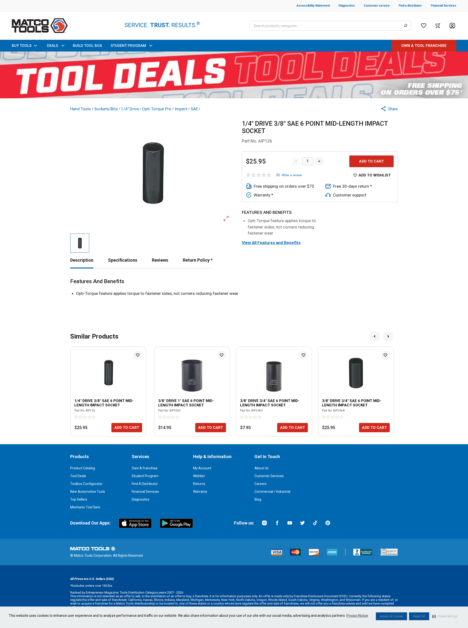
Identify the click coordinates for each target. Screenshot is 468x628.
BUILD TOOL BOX (87, 45)
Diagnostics (140, 499)
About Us (261, 468)
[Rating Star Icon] (76, 417)
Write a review (292, 175)
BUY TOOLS (21, 45)
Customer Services (269, 476)
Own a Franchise (144, 468)
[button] (444, 616)
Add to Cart (371, 161)
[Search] (405, 26)
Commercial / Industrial (272, 492)
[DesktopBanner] (234, 74)
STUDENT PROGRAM (128, 45)
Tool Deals (78, 476)
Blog (257, 499)
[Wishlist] (424, 26)
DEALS (52, 45)
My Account (202, 468)
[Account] (452, 26)
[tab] (81, 260)
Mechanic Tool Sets (85, 507)
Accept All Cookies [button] (391, 616)
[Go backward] (374, 336)
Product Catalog (82, 468)
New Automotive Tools (87, 492)
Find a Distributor (145, 484)
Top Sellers (78, 499)
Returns (199, 484)
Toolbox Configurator (86, 484)
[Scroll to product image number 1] (79, 243)
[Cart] (438, 26)
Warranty (200, 492)
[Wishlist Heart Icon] (137, 355)
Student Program (145, 476)
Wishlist (199, 476)
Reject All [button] (419, 616)
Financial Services (145, 492)
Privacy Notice (357, 616)
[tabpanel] (234, 287)
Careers (260, 484)
